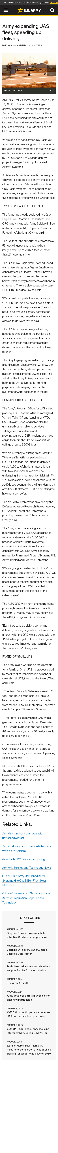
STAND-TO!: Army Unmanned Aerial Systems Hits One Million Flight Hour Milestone (24, 880)
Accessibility (34, 1139)
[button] (2, 7)
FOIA (50, 1139)
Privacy (44, 1135)
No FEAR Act (14, 1143)
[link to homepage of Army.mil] (29, 10)
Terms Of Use (12, 1139)
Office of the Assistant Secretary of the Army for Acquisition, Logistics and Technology (26, 898)
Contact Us (27, 1135)
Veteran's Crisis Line (38, 1143)
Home (12, 1135)
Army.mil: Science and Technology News (26, 867)
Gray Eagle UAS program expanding (23, 859)
